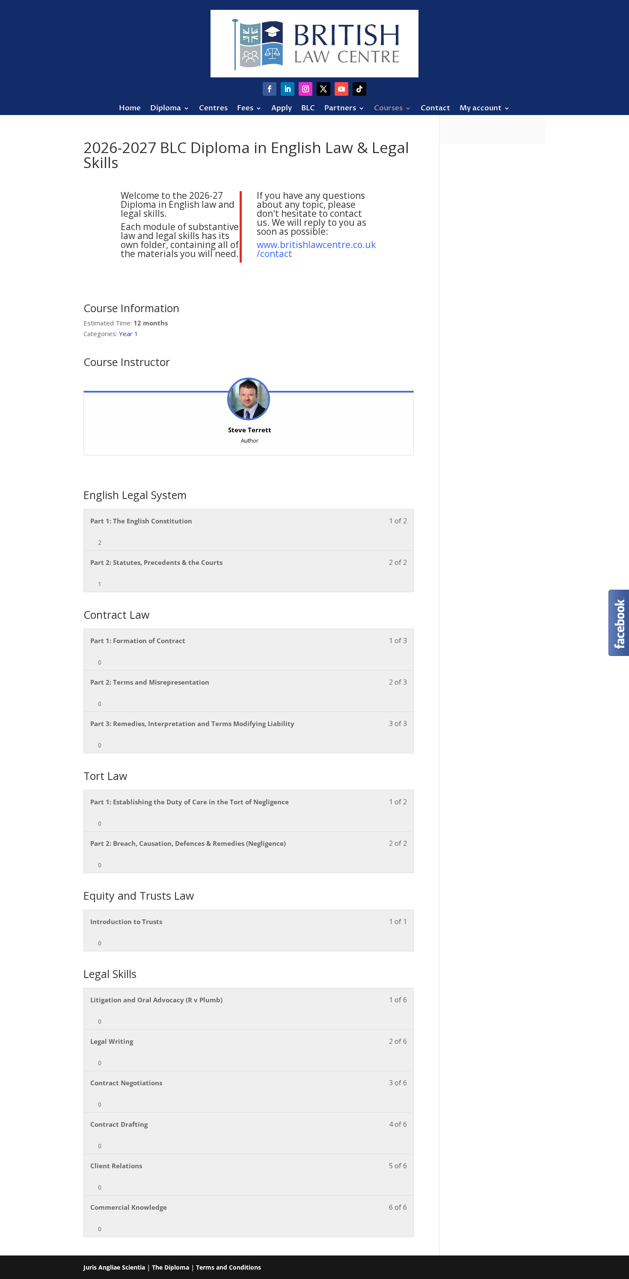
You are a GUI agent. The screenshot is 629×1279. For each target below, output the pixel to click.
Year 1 (128, 333)
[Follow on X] (323, 89)
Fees (245, 109)
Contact (435, 109)
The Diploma (170, 1267)
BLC (308, 109)
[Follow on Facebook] (269, 89)
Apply (281, 109)
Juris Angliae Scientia (114, 1267)
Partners (340, 109)
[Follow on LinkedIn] (287, 89)
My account (480, 109)
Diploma (165, 109)
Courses (388, 109)
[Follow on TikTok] (359, 89)
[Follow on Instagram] (305, 89)
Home (130, 109)
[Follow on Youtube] (341, 89)
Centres (213, 109)
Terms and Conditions (228, 1267)
